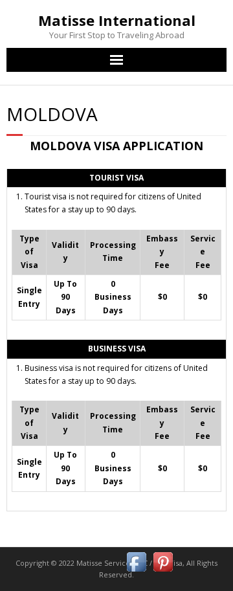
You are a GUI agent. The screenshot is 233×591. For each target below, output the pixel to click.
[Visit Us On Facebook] (136, 571)
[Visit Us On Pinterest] (163, 571)
